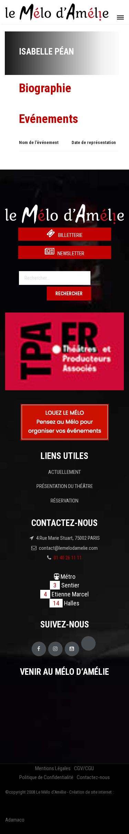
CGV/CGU (84, 768)
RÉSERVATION (64, 501)
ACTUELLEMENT (64, 472)
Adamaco (14, 820)
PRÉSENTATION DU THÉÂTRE (64, 486)
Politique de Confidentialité (46, 777)
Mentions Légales (53, 768)
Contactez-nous (93, 777)
